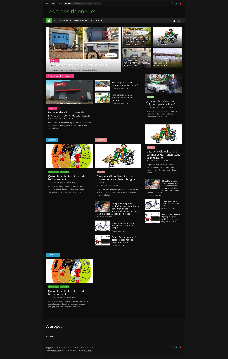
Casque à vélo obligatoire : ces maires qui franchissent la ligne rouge (167, 39)
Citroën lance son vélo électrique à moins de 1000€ (123, 225)
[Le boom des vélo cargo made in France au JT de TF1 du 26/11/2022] (69, 81)
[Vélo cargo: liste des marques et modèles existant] (102, 94)
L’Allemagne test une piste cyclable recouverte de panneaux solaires (86, 4)
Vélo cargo (54, 60)
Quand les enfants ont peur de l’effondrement (66, 177)
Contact (49, 337)
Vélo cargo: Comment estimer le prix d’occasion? (79, 65)
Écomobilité (65, 20)
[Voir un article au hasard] (179, 20)
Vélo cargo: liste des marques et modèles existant (122, 97)
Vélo (55, 20)
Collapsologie (53, 172)
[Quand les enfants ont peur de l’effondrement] (69, 145)
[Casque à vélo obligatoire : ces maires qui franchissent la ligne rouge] (167, 28)
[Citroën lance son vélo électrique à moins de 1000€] (102, 222)
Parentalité (96, 20)
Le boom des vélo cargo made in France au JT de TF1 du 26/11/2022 (69, 114)
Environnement (81, 20)
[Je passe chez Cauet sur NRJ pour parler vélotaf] (163, 75)
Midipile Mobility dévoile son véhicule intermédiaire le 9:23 (137, 61)
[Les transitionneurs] (49, 20)
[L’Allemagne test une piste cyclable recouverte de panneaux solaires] (167, 49)
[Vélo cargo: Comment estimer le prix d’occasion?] (83, 28)
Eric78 (71, 68)
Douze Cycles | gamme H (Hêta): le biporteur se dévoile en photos (124, 240)
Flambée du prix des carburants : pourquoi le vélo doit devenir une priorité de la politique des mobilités (137, 38)
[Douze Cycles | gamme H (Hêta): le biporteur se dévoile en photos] (102, 236)
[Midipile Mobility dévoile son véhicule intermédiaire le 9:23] (136, 49)
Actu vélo (101, 172)
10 (125, 245)
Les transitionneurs (70, 11)
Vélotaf (150, 97)
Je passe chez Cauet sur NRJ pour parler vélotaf (161, 102)
